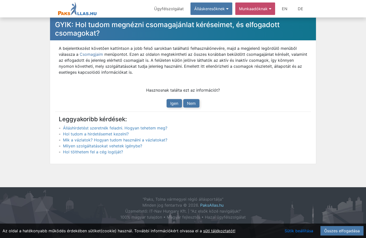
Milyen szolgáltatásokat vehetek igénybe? (102, 145)
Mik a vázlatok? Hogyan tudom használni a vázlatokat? (115, 139)
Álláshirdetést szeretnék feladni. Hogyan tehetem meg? (115, 127)
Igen (174, 103)
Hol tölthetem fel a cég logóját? (93, 151)
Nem (191, 103)
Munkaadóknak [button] (254, 8)
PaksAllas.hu (212, 205)
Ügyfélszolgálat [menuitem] (169, 8)
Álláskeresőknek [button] (210, 8)
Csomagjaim (91, 54)
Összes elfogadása (342, 230)
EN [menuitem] (284, 8)
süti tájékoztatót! (219, 230)
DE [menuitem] (300, 8)
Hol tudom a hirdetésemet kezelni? (96, 133)
